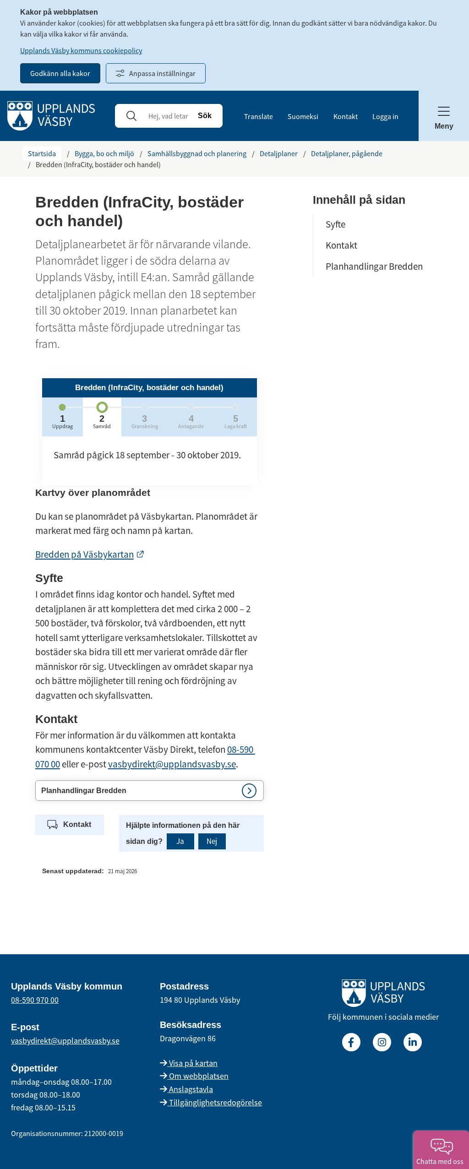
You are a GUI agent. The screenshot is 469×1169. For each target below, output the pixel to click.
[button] (149, 790)
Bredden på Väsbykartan (90, 554)
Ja (180, 841)
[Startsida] (51, 115)
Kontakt (345, 116)
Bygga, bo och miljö (104, 153)
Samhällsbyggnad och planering (196, 153)
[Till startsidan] (383, 995)
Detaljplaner (279, 153)
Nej (212, 841)
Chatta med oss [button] (441, 1161)
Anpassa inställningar (162, 73)
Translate (258, 116)
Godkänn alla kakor (60, 73)
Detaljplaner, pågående (346, 153)
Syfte (335, 224)
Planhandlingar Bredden (374, 266)
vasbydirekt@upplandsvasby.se (172, 764)
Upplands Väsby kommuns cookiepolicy (81, 50)
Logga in (385, 116)
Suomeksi (303, 116)
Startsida (42, 153)
